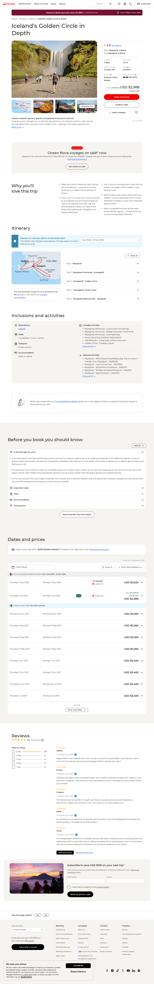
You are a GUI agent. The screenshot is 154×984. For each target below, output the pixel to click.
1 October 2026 (134, 91)
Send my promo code (80, 894)
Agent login (60, 956)
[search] (101, 4)
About (62, 4)
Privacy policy (83, 947)
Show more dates (75, 710)
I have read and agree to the (90, 887)
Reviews (103, 943)
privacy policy (103, 887)
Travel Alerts (60, 943)
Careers (81, 943)
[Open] (42, 740)
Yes (37, 915)
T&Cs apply (29, 941)
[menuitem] (9, 3)
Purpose (126, 926)
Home (14, 19)
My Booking (60, 930)
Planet (124, 943)
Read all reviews (65, 853)
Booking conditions (63, 951)
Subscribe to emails (28, 947)
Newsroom (104, 947)
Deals (53, 4)
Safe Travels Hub (62, 938)
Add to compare (118, 112)
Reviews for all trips (84, 852)
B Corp (125, 930)
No (46, 915)
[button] (54, 69)
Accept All (78, 966)
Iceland (31, 19)
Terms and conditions (77, 159)
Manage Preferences (78, 971)
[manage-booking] (125, 4)
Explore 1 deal (122, 105)
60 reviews (116, 45)
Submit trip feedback (64, 934)
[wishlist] (119, 4)
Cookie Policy (26, 977)
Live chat (103, 934)
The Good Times (84, 934)
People (125, 938)
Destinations (25, 4)
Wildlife (125, 947)
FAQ (101, 938)
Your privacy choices (89, 951)
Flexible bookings (63, 947)
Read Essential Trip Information (77, 514)
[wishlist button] (136, 112)
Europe (22, 19)
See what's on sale (77, 166)
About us (81, 930)
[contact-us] (131, 4)
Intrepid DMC (83, 938)
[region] (48, 970)
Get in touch (105, 930)
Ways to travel (41, 4)
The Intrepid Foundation (131, 934)
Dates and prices (121, 97)
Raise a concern (106, 951)
